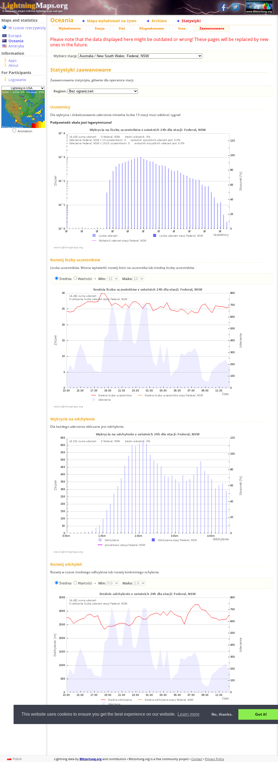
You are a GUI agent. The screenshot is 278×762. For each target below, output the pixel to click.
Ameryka (16, 46)
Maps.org (35, 5)
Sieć (122, 28)
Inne (181, 28)
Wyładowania (70, 28)
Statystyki (191, 20)
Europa (14, 35)
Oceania (15, 40)
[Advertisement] (161, 739)
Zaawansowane (212, 28)
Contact (196, 759)
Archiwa (159, 20)
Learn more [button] (189, 714)
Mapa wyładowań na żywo (112, 20)
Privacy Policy (214, 759)
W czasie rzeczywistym (28, 27)
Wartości (85, 278)
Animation (26, 131)
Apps (12, 60)
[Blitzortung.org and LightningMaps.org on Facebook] (223, 7)
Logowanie (17, 79)
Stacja (100, 28)
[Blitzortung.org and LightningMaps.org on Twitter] (235, 7)
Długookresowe (151, 28)
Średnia (65, 278)
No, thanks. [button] (222, 714)
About (13, 65)
